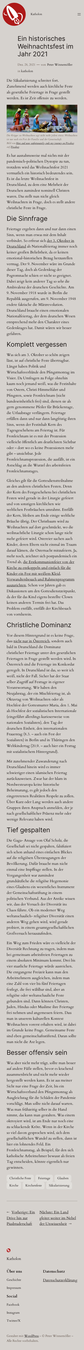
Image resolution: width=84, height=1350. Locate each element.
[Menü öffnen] (79, 14)
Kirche (13, 1185)
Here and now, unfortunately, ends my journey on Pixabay (45, 143)
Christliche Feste (20, 1178)
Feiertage (44, 1178)
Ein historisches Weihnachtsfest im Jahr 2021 (45, 46)
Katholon (36, 14)
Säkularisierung (59, 1185)
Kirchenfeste (33, 1185)
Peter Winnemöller (59, 65)
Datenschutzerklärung (60, 1280)
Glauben (63, 1178)
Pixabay (15, 147)
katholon (27, 71)
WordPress (31, 1336)
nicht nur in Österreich (31, 641)
